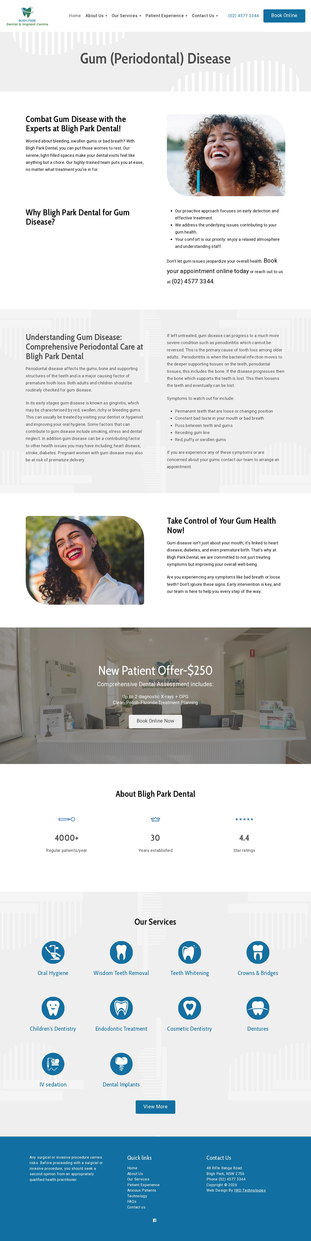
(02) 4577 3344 (243, 16)
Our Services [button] (125, 16)
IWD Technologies (250, 1190)
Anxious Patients (142, 1190)
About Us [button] (95, 16)
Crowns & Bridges (258, 973)
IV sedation (53, 1084)
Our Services (138, 1179)
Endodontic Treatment (121, 1028)
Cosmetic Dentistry (189, 1028)
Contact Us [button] (204, 16)
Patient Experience (143, 1185)
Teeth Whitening (189, 973)
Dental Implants (121, 1084)
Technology (137, 1196)
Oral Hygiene (53, 973)
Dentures (258, 1028)
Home (75, 16)
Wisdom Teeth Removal (121, 973)
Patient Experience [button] (165, 16)
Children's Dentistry (53, 1028)
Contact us (136, 1207)
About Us (135, 1174)
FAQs (132, 1201)
